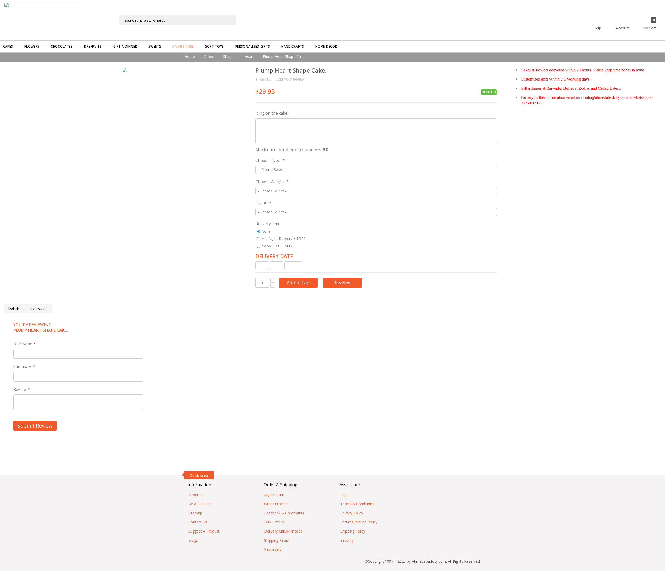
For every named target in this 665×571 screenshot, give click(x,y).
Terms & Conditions (357, 503)
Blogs (193, 540)
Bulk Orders (274, 522)
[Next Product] (493, 71)
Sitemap (195, 512)
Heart (249, 56)
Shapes (229, 56)
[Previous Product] (484, 71)
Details (14, 308)
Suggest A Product (204, 531)
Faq (343, 494)
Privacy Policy (351, 512)
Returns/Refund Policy (358, 522)
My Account (274, 494)
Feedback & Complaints (284, 512)
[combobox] (177, 20)
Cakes (209, 56)
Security (347, 540)
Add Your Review (290, 79)
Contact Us (197, 522)
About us (195, 494)
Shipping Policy (352, 531)
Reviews (37, 308)
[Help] (606, 17)
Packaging (272, 549)
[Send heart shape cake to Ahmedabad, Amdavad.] (125, 70)
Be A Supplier (199, 503)
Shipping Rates (276, 540)
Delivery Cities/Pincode (283, 531)
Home (189, 56)
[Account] (632, 17)
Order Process (276, 503)
